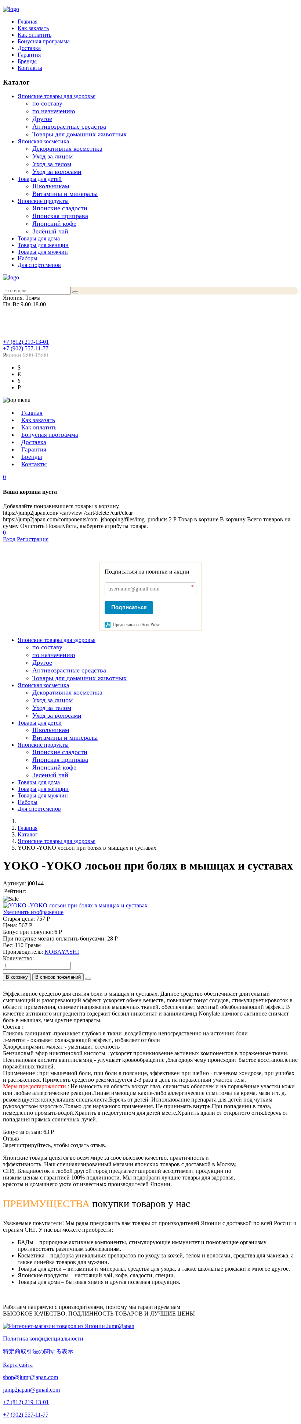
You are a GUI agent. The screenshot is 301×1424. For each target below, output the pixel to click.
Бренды (27, 61)
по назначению (53, 111)
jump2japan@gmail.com (31, 1389)
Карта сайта (18, 1364)
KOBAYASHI (61, 952)
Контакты (30, 68)
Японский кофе (54, 223)
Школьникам (50, 186)
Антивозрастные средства (69, 126)
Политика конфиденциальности (43, 1338)
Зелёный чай (50, 231)
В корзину (17, 977)
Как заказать (33, 28)
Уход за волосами (56, 171)
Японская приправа (60, 216)
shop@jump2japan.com (30, 1377)
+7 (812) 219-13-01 (26, 342)
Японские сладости (59, 208)
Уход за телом (51, 164)
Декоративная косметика (67, 148)
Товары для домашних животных (79, 134)
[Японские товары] (68, 1326)
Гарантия (29, 54)
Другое (42, 118)
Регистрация (32, 539)
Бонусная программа (44, 41)
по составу (47, 103)
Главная (27, 21)
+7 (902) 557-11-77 (25, 348)
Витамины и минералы (65, 193)
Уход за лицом (52, 156)
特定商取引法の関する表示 (38, 1351)
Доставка (29, 48)
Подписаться (129, 607)
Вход (9, 539)
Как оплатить (34, 35)
